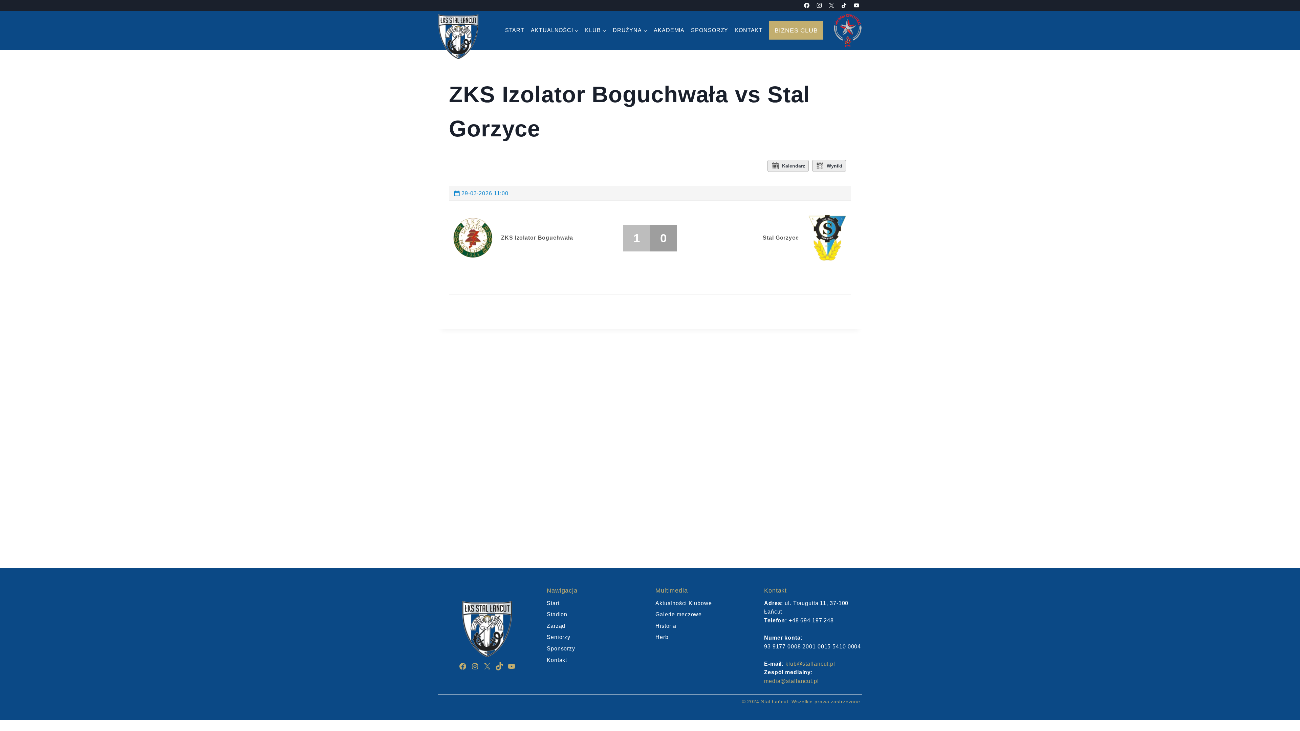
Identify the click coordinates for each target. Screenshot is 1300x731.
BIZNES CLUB (796, 30)
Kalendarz (793, 166)
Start (514, 30)
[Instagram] (819, 5)
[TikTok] (844, 5)
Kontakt (749, 30)
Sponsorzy (709, 30)
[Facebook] (806, 5)
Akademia (669, 30)
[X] (831, 5)
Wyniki (834, 166)
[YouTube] (856, 5)
